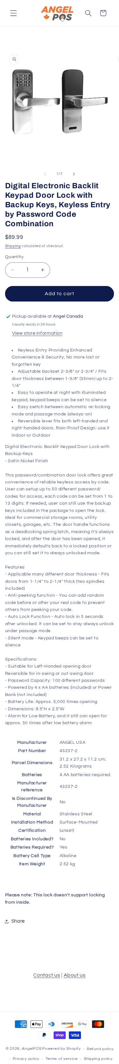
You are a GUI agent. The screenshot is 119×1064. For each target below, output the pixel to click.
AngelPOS (31, 1049)
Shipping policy (98, 1059)
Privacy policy (26, 1059)
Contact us (46, 975)
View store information (37, 333)
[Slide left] (45, 174)
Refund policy (100, 1049)
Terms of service (62, 1059)
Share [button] (18, 921)
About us (75, 975)
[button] (13, 13)
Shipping (13, 246)
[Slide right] (74, 174)
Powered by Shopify (61, 1049)
